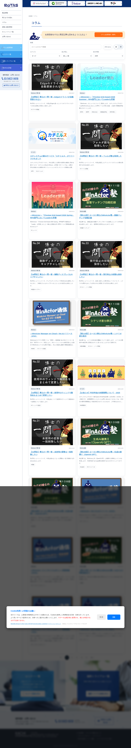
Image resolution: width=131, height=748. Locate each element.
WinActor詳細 (7, 68)
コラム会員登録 (8, 47)
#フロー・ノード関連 (86, 287)
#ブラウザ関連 (35, 109)
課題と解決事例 (7, 27)
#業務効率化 (103, 112)
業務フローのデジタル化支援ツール (56, 3)
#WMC (33, 348)
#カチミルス (39, 171)
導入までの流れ (7, 17)
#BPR (87, 112)
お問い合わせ (6, 36)
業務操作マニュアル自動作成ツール (110, 3)
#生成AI (82, 467)
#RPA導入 (112, 112)
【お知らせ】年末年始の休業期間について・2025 (99, 393)
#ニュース (34, 230)
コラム (4, 22)
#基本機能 (83, 346)
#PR (32, 171)
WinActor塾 (83, 211)
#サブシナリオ (91, 467)
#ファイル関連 (84, 168)
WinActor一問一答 (35, 93)
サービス (33, 152)
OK (113, 617)
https (36, 623)
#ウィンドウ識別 (35, 405)
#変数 (32, 464)
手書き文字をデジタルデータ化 (92, 3)
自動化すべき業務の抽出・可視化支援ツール (75, 3)
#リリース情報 (42, 348)
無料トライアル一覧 (9, 61)
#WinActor (95, 112)
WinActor (82, 93)
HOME (30, 16)
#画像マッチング (84, 228)
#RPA (81, 112)
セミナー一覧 (7, 54)
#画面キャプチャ (35, 289)
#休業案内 (83, 405)
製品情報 (5, 13)
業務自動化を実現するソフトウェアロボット (38, 3)
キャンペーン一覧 (8, 32)
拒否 (101, 617)
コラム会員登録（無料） (108, 34)
